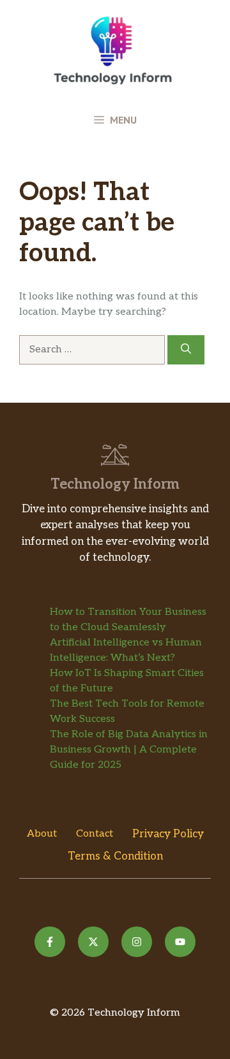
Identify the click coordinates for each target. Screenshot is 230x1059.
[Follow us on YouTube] (180, 941)
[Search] (185, 349)
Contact (94, 834)
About (42, 834)
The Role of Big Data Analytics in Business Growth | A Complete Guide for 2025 (129, 749)
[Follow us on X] (93, 941)
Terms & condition (115, 856)
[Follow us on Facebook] (49, 941)
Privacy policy (168, 834)
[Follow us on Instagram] (136, 941)
